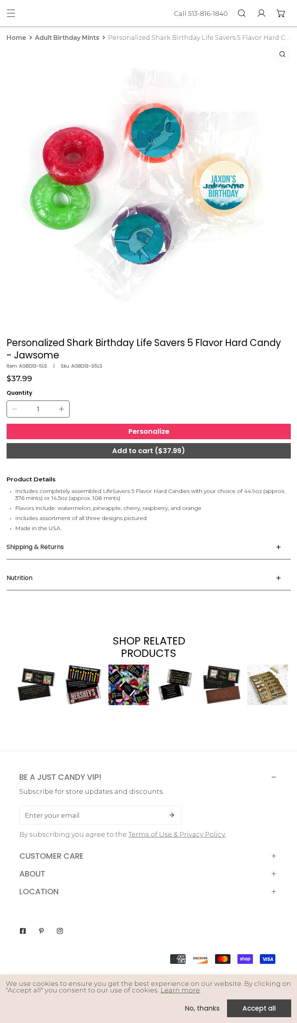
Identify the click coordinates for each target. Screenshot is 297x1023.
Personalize (148, 431)
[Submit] (171, 815)
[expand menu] (10, 13)
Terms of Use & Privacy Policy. (177, 834)
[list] (149, 187)
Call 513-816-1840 (201, 13)
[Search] (241, 13)
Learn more (180, 990)
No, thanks (202, 1008)
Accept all (259, 1008)
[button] (281, 13)
